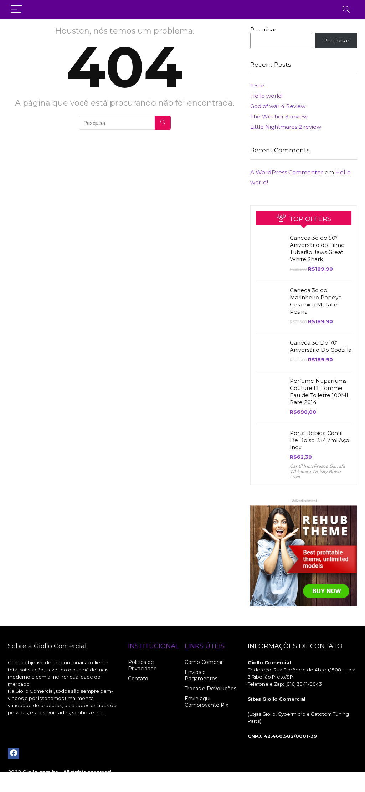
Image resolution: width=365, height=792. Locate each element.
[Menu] (16, 9)
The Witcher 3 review (279, 116)
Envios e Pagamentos (201, 675)
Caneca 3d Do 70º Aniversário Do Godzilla (320, 346)
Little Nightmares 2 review (285, 126)
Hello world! (266, 95)
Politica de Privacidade (142, 665)
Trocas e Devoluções (210, 688)
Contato (138, 678)
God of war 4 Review (277, 106)
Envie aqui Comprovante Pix (206, 701)
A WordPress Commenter (286, 172)
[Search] (346, 9)
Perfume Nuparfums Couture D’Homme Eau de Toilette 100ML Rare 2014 (320, 391)
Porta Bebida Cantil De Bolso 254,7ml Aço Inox (319, 440)
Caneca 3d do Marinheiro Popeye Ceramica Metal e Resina (316, 301)
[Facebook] (13, 753)
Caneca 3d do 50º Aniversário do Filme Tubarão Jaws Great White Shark (317, 248)
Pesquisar (263, 29)
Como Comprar (204, 662)
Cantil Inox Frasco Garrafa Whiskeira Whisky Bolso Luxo (317, 471)
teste (257, 85)
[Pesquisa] (163, 123)
